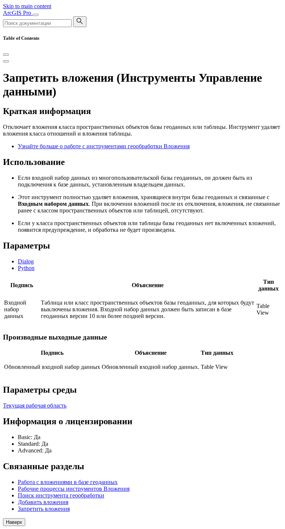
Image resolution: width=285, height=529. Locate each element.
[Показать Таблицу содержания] (6, 61)
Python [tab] (26, 268)
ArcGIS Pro (18, 13)
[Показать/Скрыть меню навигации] (36, 15)
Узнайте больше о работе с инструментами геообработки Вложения (104, 146)
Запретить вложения (44, 509)
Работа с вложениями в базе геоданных (68, 482)
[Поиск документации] (79, 21)
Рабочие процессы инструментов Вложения (74, 489)
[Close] (6, 54)
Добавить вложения (43, 502)
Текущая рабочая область (34, 405)
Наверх (14, 522)
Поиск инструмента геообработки (61, 495)
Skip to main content (27, 6)
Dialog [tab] (26, 261)
